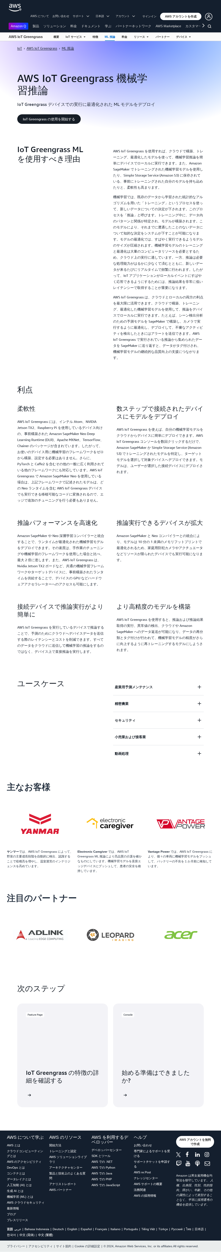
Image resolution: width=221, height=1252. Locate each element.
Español (86, 1229)
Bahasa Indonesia (37, 1229)
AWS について (39, 16)
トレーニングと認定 (62, 1151)
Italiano (115, 1229)
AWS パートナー (60, 1189)
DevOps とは (16, 1167)
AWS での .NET (102, 1161)
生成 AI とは (15, 1191)
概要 (56, 36)
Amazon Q (18, 26)
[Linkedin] (200, 1155)
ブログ (11, 1214)
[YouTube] (190, 1164)
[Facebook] (190, 1155)
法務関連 (140, 1189)
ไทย (188, 1229)
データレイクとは (19, 1179)
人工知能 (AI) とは (19, 1185)
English (72, 1229)
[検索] (210, 27)
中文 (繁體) (45, 1235)
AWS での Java (102, 1173)
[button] (180, 16)
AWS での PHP (102, 1179)
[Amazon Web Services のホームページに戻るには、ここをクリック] (15, 7)
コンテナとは (16, 1173)
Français (101, 1229)
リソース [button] (140, 36)
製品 (36, 26)
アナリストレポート (62, 1184)
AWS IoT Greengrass (26, 37)
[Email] (209, 1164)
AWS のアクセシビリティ (24, 1161)
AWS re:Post (142, 1172)
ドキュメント (91, 26)
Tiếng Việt (148, 1229)
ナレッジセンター (146, 1178)
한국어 (11, 1235)
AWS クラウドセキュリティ (25, 1202)
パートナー (163, 36)
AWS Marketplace (168, 26)
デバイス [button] (182, 36)
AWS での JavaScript (106, 1185)
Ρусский (177, 1229)
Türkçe (163, 1229)
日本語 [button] (101, 16)
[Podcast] (200, 1164)
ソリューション (54, 26)
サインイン (149, 16)
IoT (19, 48)
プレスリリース (17, 1220)
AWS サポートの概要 (148, 1184)
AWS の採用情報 (145, 1195)
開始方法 (55, 1145)
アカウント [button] (124, 16)
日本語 (199, 1229)
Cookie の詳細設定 (87, 1246)
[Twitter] (181, 1155)
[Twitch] (181, 1164)
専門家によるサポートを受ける (152, 1153)
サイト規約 (63, 1246)
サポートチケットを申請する (152, 1164)
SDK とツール (101, 1156)
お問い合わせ (60, 16)
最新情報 (13, 1208)
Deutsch (58, 1229)
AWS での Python (103, 1167)
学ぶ (108, 26)
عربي (17, 1229)
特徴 (95, 36)
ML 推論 (110, 36)
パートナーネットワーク (133, 26)
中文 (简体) (27, 1235)
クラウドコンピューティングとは (25, 1153)
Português (131, 1229)
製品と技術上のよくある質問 (67, 1176)
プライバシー (16, 1246)
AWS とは (13, 1145)
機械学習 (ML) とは (20, 1196)
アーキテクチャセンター (65, 1167)
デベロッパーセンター (107, 1150)
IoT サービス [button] (75, 36)
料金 (73, 26)
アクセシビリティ (40, 1246)
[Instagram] (209, 1155)
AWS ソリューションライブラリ (68, 1159)
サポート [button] (80, 16)
